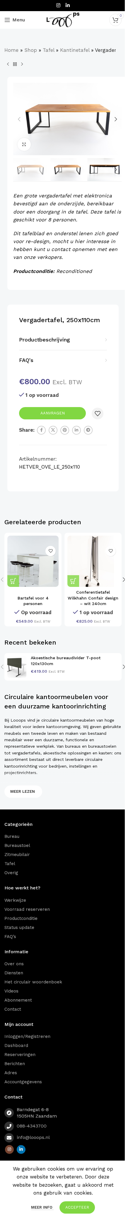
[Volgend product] (21, 64)
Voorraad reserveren (27, 909)
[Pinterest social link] (64, 430)
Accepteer (77, 1207)
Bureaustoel (17, 845)
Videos (11, 991)
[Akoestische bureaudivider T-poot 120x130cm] (16, 667)
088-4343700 (32, 1126)
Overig (11, 872)
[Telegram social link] (88, 430)
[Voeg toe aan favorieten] (98, 413)
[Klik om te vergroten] (24, 144)
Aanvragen (52, 413)
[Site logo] (63, 19)
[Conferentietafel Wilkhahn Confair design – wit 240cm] (93, 561)
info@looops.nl (33, 1137)
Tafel (48, 50)
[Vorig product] (7, 64)
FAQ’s (10, 936)
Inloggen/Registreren (27, 1036)
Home (11, 50)
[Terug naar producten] (14, 64)
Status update (19, 927)
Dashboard (16, 1045)
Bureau (11, 836)
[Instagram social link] (58, 5)
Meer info (42, 1207)
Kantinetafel (74, 50)
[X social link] (53, 430)
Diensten (13, 973)
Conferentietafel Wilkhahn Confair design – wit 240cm (93, 598)
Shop (30, 50)
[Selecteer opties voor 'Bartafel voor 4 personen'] (13, 581)
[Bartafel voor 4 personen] (33, 561)
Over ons (14, 963)
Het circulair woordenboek (33, 982)
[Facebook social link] (41, 430)
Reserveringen (19, 1054)
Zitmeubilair (17, 854)
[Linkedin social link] (67, 5)
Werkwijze (15, 900)
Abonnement (18, 1000)
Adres (10, 1072)
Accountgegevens (23, 1081)
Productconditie (21, 918)
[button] (19, 119)
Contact (12, 1009)
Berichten (14, 1063)
